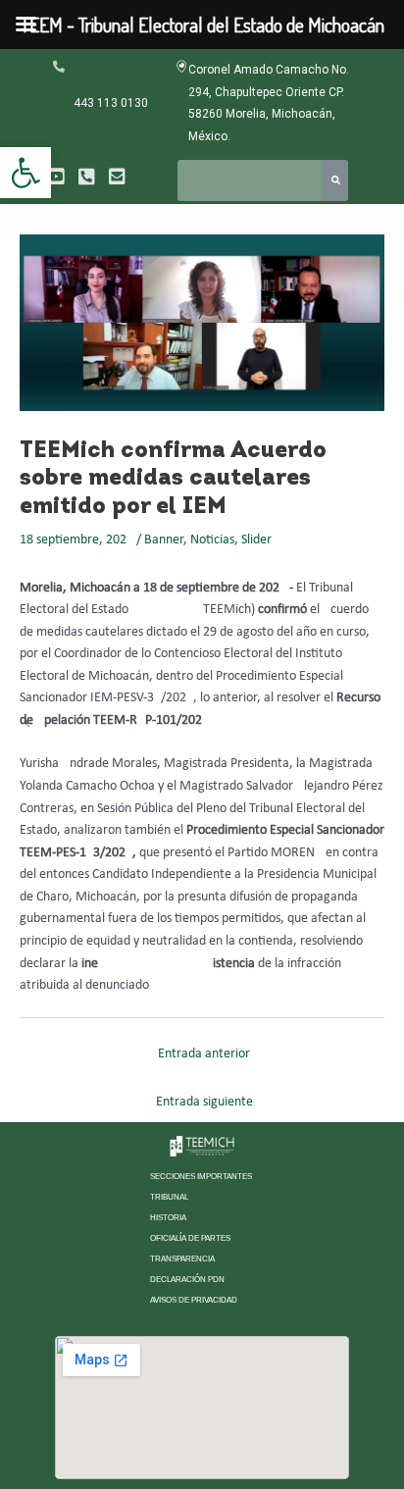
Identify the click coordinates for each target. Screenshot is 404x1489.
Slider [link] (256, 540)
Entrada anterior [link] (204, 1054)
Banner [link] (163, 540)
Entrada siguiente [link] (204, 1102)
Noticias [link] (212, 540)
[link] (25, 172)
